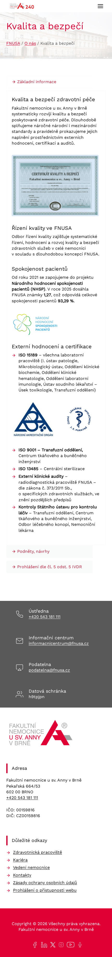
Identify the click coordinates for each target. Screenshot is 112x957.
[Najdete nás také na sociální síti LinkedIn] (43, 945)
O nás (30, 43)
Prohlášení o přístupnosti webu (45, 890)
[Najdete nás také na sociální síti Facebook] (33, 945)
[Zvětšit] (92, 161)
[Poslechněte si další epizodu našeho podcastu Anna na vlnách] (79, 944)
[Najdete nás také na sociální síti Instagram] (60, 944)
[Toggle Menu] (100, 6)
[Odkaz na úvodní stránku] (41, 734)
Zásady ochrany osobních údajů (45, 882)
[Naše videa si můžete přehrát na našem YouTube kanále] (69, 945)
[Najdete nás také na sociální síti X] (51, 944)
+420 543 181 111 (44, 616)
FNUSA (13, 43)
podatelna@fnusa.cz (49, 670)
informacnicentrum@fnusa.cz (59, 643)
